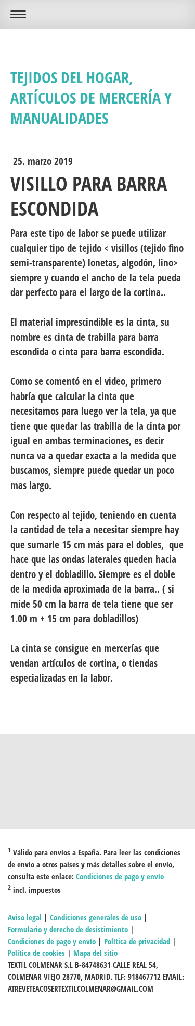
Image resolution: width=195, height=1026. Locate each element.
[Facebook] (97, 769)
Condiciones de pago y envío (120, 876)
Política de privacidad (137, 941)
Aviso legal (25, 917)
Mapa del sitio (95, 952)
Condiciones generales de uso (95, 917)
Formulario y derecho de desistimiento (68, 929)
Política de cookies (36, 952)
